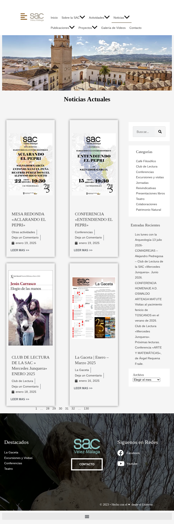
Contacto (135, 27)
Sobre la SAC (71, 17)
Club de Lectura (22, 381)
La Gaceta (82, 370)
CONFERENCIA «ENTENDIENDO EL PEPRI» (93, 219)
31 (67, 408)
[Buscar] (160, 132)
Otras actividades (23, 232)
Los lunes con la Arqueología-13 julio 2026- (148, 240)
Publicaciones (60, 27)
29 (54, 408)
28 (47, 408)
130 (86, 408)
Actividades (96, 17)
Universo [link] (147, 504)
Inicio (54, 17)
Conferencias (84, 232)
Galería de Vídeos (113, 27)
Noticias (119, 17)
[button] (82, 17)
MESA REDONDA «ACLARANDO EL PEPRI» (29, 219)
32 (73, 408)
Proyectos (85, 27)
